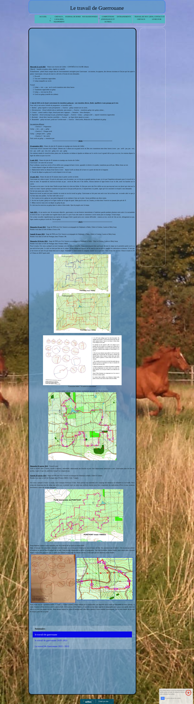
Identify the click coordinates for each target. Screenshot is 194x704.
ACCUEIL (43, 17)
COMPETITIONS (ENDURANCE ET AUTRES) (108, 19)
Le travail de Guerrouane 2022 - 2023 (52, 646)
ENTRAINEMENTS (124, 17)
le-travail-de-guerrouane (46, 634)
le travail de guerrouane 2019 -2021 (51, 640)
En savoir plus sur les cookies (173, 698)
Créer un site (103, 701)
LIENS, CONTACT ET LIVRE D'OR (157, 18)
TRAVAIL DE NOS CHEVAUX (141, 18)
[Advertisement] (82, 46)
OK (163, 698)
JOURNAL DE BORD (73, 17)
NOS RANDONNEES (89, 17)
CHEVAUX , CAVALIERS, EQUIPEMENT (59, 19)
